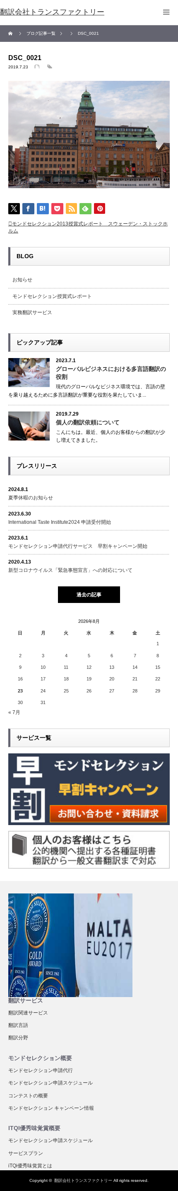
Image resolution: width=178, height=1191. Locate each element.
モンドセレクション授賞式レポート (52, 296)
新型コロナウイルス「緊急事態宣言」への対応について (70, 570)
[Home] (11, 33)
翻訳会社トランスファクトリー (83, 1180)
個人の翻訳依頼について (88, 422)
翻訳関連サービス (28, 1013)
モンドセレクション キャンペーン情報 (51, 1108)
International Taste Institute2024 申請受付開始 (59, 522)
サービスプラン (25, 1153)
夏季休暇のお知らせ (30, 498)
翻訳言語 (18, 1025)
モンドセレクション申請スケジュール (50, 1083)
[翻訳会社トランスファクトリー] (52, 12)
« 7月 (14, 712)
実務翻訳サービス (32, 312)
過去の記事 (89, 595)
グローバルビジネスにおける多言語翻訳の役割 (111, 373)
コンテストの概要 (28, 1096)
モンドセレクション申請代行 (40, 1070)
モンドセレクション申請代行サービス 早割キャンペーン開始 (77, 546)
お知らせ (22, 280)
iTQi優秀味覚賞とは (30, 1166)
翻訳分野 (18, 1038)
